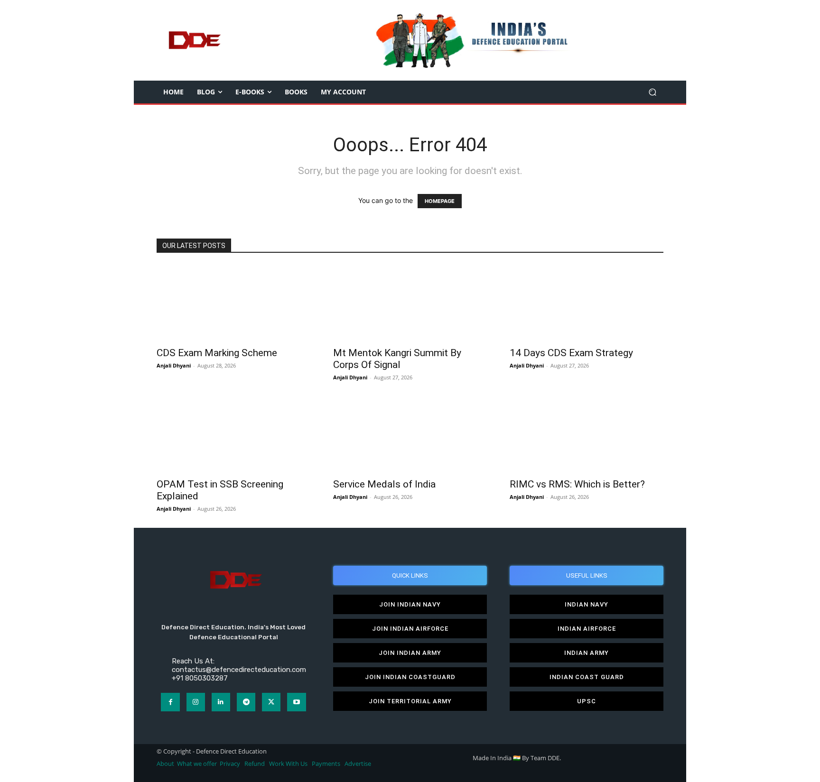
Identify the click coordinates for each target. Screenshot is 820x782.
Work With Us (288, 764)
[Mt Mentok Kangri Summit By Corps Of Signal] (410, 303)
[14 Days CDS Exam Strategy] (586, 303)
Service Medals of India (384, 484)
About (165, 764)
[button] (652, 92)
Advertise (358, 764)
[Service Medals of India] (410, 434)
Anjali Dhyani (174, 365)
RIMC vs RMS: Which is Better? (577, 484)
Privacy (231, 764)
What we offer (197, 764)
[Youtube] (296, 702)
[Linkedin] (221, 702)
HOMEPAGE (440, 201)
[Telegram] (246, 702)
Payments (326, 764)
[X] (271, 702)
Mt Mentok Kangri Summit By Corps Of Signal (397, 358)
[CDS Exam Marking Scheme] (233, 303)
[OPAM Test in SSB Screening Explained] (233, 434)
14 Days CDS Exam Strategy (571, 353)
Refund (254, 764)
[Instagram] (195, 702)
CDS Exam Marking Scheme (217, 353)
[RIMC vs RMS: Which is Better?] (586, 434)
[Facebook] (170, 702)
